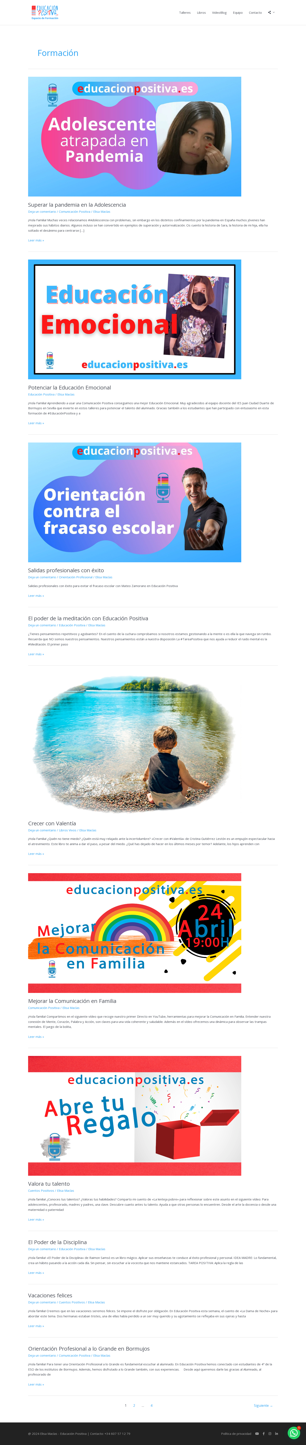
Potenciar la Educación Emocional (69, 387)
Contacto (255, 12)
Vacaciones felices (50, 1295)
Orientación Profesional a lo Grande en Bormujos (89, 1348)
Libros (201, 12)
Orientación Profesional (75, 577)
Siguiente (263, 1405)
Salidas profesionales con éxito (66, 570)
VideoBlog (219, 12)
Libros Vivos (67, 830)
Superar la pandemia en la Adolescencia (77, 204)
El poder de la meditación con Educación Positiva (88, 618)
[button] (294, 1433)
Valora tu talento (49, 1183)
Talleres (185, 12)
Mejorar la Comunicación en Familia (72, 1001)
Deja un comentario (42, 211)
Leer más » (36, 240)
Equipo (238, 12)
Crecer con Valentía (52, 823)
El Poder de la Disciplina (57, 1242)
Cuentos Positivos (41, 1190)
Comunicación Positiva (74, 211)
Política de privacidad (236, 1433)
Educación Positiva (41, 394)
